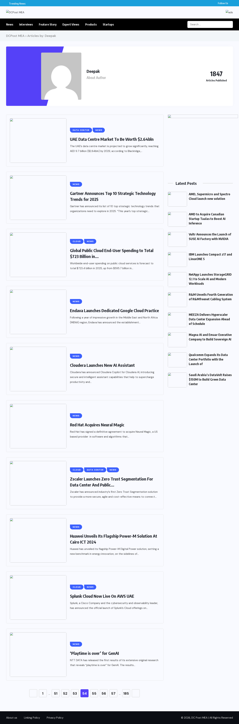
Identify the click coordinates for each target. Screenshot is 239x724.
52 (65, 693)
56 (103, 693)
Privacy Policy (55, 717)
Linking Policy (32, 717)
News (9, 24)
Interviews (26, 24)
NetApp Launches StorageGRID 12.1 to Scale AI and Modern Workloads (210, 278)
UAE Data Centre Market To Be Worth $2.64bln (112, 139)
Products (91, 24)
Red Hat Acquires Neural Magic (97, 424)
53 (75, 693)
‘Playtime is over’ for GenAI (94, 653)
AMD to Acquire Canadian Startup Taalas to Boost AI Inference (207, 218)
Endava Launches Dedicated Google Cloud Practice (114, 310)
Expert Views (70, 24)
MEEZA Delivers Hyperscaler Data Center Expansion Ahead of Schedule (209, 319)
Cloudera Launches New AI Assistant (102, 365)
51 (55, 693)
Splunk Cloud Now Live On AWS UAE (102, 596)
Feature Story (48, 24)
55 (94, 693)
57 (113, 693)
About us (11, 717)
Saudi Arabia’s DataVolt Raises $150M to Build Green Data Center (210, 379)
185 (126, 693)
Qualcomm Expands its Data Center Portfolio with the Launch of (208, 359)
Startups (108, 24)
